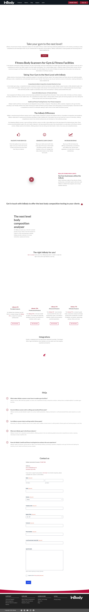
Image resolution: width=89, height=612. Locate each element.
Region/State (30, 514)
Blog (39, 603)
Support (37, 2)
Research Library (26, 603)
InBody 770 (74, 306)
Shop (32, 2)
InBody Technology (42, 599)
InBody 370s (34, 308)
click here (45, 473)
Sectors (26, 2)
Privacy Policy (57, 599)
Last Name (47, 483)
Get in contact (31, 255)
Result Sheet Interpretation (28, 599)
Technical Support (10, 599)
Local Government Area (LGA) (34, 540)
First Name (28, 483)
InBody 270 (15, 307)
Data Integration (9, 601)
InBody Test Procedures (27, 601)
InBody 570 (54, 306)
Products (20, 2)
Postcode (30, 523)
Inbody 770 (70, 312)
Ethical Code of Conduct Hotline (11, 604)
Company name (31, 506)
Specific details (29, 549)
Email (29, 488)
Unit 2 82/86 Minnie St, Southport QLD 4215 (31, 468)
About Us (40, 601)
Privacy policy (36, 575)
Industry (29, 497)
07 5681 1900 (43, 462)
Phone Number (31, 531)
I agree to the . (35, 575)
